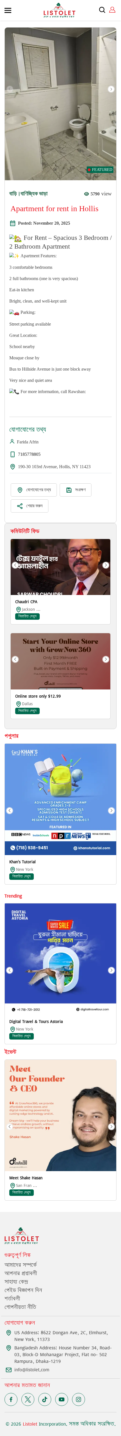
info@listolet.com (31, 1370)
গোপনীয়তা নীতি (20, 1307)
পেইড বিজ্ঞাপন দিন (23, 1290)
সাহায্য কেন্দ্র (16, 1282)
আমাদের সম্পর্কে (21, 1265)
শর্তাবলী (12, 1299)
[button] (111, 89)
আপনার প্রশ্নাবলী (21, 1273)
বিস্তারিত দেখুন (27, 616)
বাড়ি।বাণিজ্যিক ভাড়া (28, 193)
